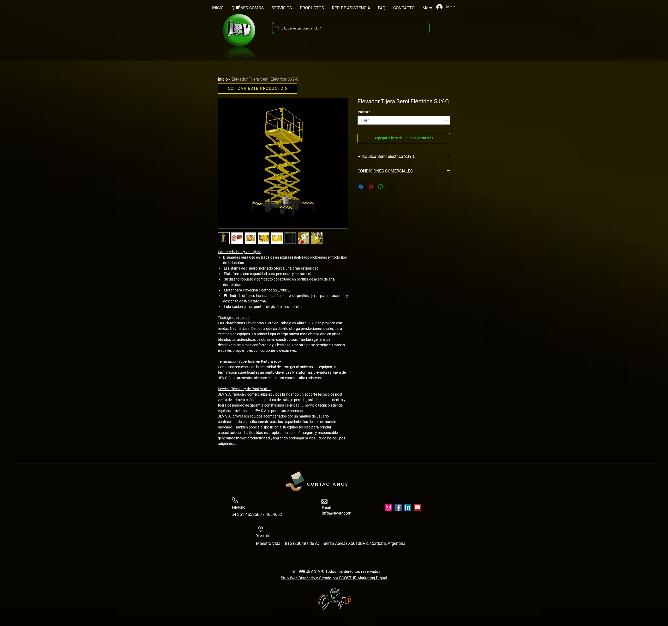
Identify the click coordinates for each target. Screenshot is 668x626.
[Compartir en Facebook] (361, 186)
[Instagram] (388, 507)
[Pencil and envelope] (295, 480)
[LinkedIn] (407, 507)
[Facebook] (398, 507)
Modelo (363, 112)
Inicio (223, 79)
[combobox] (403, 120)
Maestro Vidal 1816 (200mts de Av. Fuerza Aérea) (302, 543)
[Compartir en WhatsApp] (381, 186)
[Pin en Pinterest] (371, 186)
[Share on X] (390, 186)
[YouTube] (417, 507)
